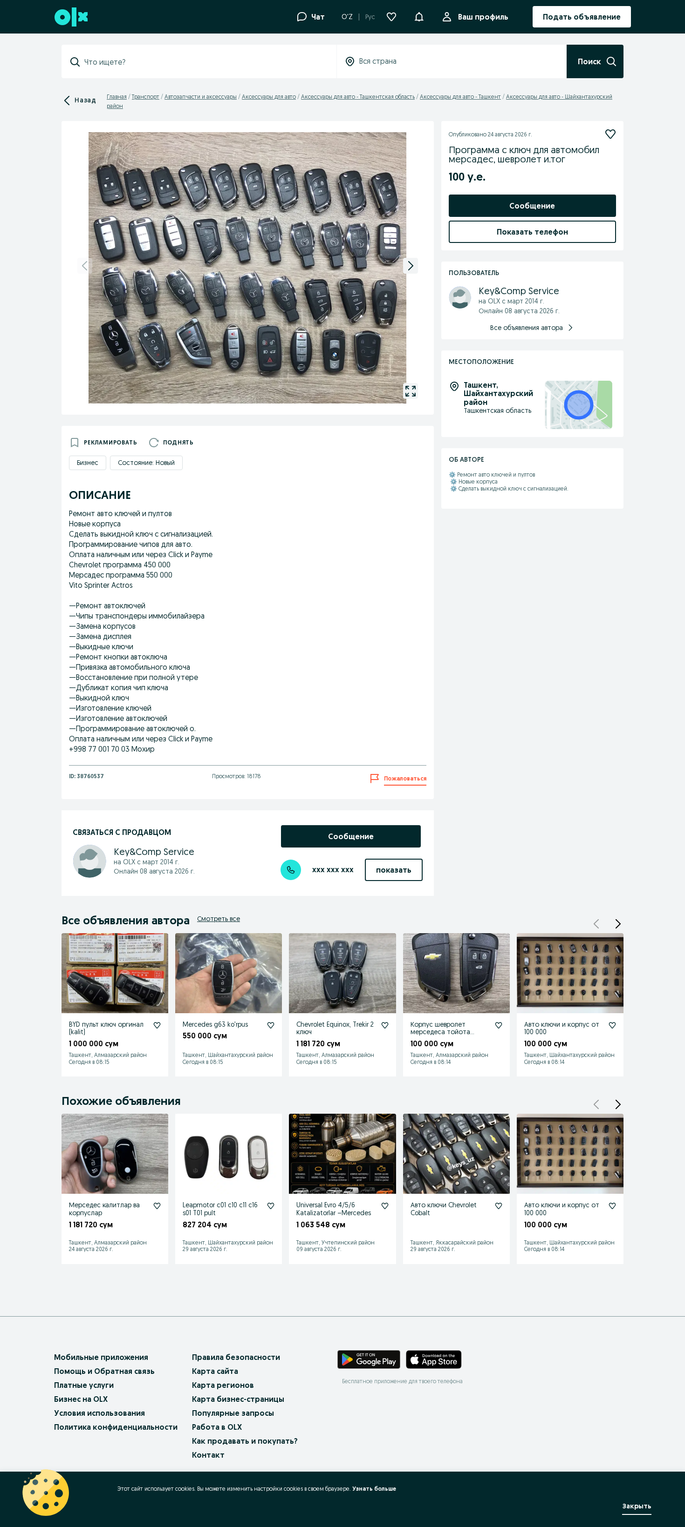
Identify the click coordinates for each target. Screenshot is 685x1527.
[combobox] (204, 62)
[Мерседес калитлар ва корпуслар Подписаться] (157, 1206)
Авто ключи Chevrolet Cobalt (444, 1209)
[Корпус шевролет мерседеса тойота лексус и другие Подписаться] (498, 1025)
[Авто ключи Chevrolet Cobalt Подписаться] (498, 1206)
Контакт (208, 1455)
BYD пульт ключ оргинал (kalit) (106, 1028)
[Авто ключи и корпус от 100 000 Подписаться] (612, 1025)
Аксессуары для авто (269, 96)
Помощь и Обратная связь (104, 1371)
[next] (410, 266)
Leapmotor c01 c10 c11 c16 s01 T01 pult (220, 1209)
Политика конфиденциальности (116, 1427)
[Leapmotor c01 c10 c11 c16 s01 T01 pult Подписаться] (270, 1206)
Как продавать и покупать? (245, 1441)
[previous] (84, 266)
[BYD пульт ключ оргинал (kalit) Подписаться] (157, 1025)
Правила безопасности (236, 1357)
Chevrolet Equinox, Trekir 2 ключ (335, 1028)
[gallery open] (410, 391)
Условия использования (99, 1413)
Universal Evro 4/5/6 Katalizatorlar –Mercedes (333, 1209)
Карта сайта (215, 1371)
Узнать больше (374, 1488)
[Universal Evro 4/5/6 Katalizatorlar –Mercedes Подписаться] (385, 1206)
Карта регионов (223, 1385)
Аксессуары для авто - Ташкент (460, 96)
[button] (419, 15)
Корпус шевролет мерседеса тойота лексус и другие (440, 1032)
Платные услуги (84, 1385)
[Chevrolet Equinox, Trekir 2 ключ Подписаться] (385, 1025)
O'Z (347, 17)
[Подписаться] (610, 134)
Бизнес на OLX (81, 1399)
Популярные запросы (233, 1413)
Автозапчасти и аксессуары (200, 96)
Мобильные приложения (101, 1357)
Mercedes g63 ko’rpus (215, 1024)
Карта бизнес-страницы (238, 1399)
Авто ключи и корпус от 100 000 (561, 1028)
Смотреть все (218, 919)
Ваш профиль (483, 16)
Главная (117, 96)
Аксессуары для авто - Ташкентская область (358, 96)
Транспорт (145, 96)
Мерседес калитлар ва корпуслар (104, 1209)
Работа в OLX (217, 1427)
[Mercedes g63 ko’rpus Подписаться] (270, 1025)
